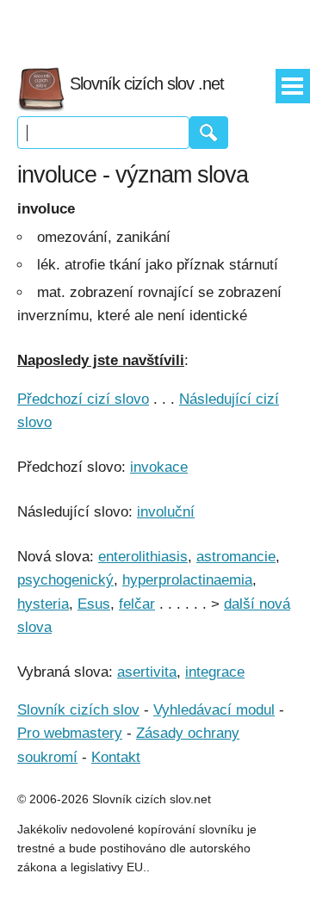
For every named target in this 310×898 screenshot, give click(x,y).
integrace (215, 672)
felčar (137, 604)
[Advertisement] (155, 25)
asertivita (147, 672)
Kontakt (115, 757)
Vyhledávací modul (214, 710)
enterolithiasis (143, 556)
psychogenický (65, 580)
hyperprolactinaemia (187, 580)
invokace (159, 467)
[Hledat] (208, 132)
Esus (94, 604)
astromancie (236, 556)
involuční (166, 512)
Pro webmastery (69, 733)
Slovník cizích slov (78, 710)
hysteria (43, 604)
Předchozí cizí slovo (83, 399)
